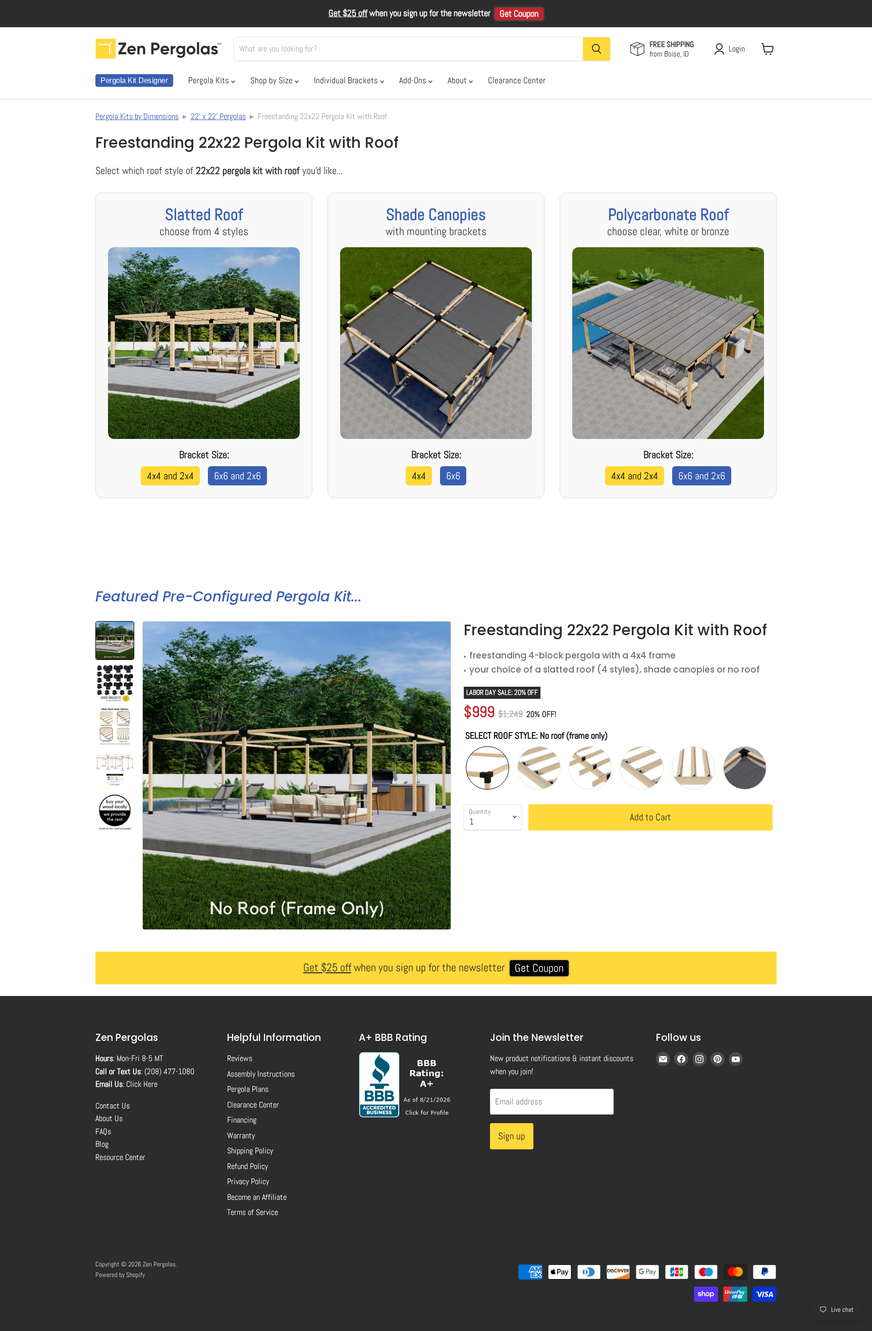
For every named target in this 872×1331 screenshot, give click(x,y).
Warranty (241, 1135)
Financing (241, 1120)
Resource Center (120, 1157)
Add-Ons (413, 80)
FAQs (103, 1131)
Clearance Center (517, 80)
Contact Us (112, 1105)
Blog (101, 1144)
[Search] (596, 49)
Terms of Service (252, 1212)
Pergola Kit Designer (134, 80)
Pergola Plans (247, 1089)
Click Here (141, 1084)
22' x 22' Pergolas (218, 116)
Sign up (511, 1136)
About (458, 80)
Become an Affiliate (257, 1197)
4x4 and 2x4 (170, 475)
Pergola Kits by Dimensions (137, 116)
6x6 (453, 475)
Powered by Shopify (120, 1274)
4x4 (419, 475)
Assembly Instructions (261, 1074)
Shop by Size (272, 80)
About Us (109, 1118)
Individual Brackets (347, 80)
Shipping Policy (250, 1150)
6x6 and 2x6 (237, 475)
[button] (114, 640)
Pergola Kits (209, 80)
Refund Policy (247, 1166)
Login (737, 48)
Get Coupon (519, 13)
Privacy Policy (248, 1181)
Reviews (239, 1058)
